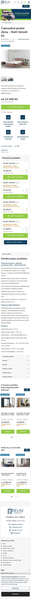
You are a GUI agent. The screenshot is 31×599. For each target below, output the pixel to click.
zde (16, 584)
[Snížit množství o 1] (26, 172)
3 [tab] (14, 437)
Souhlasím (15, 594)
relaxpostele (17, 533)
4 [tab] (16, 437)
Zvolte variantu (17, 107)
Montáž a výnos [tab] (6, 373)
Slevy (4, 543)
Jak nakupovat (6, 562)
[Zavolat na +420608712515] (18, 2)
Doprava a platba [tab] (7, 368)
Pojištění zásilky (7, 565)
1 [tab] (11, 437)
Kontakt (5, 553)
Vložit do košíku (17, 177)
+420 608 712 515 (17, 527)
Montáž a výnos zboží (8, 548)
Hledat (26, 6)
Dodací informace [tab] (7, 377)
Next (28, 389)
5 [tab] (17, 437)
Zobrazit (8, 431)
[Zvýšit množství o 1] (26, 170)
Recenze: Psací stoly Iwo (7, 573)
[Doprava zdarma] (7, 402)
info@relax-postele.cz (17, 524)
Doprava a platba (7, 546)
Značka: (4, 150)
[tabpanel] (8, 414)
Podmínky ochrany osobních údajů (12, 560)
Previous (25, 389)
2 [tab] (13, 437)
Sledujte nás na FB (17, 530)
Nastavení (15, 588)
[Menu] (28, 2)
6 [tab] (19, 437)
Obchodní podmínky (8, 558)
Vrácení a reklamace (8, 550)
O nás (4, 555)
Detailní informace (6, 93)
